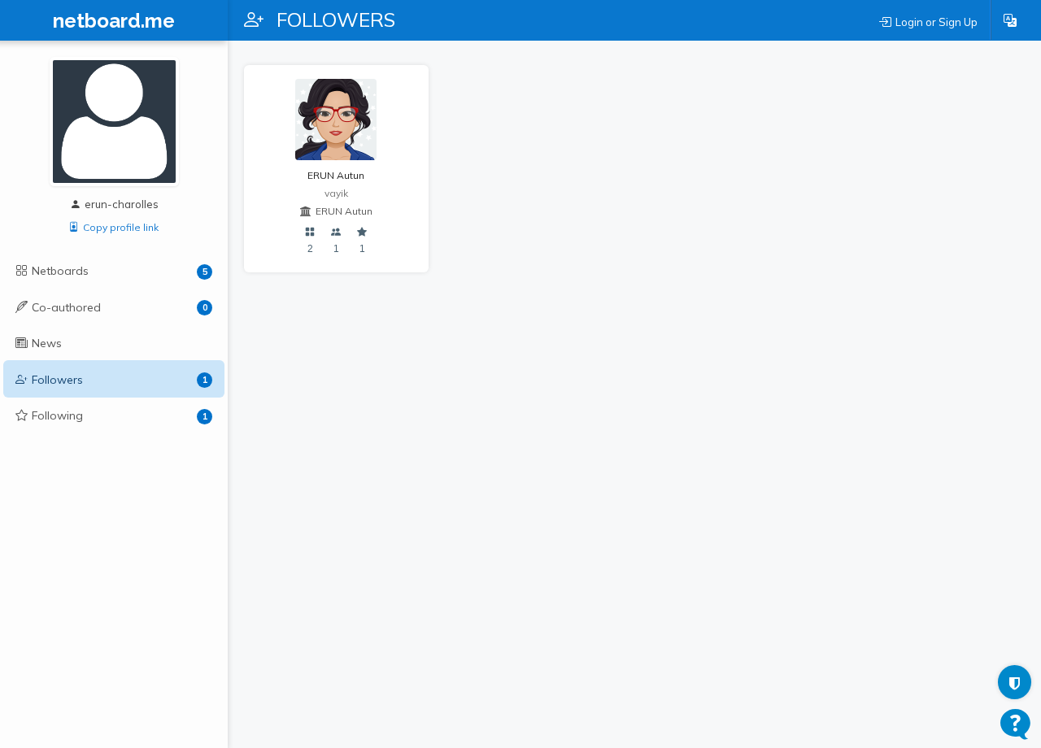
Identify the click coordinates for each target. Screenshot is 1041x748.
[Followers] (336, 233)
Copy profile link (121, 227)
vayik (336, 193)
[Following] (362, 233)
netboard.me (114, 21)
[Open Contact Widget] (1015, 724)
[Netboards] (310, 233)
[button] (1010, 20)
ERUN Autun (335, 175)
